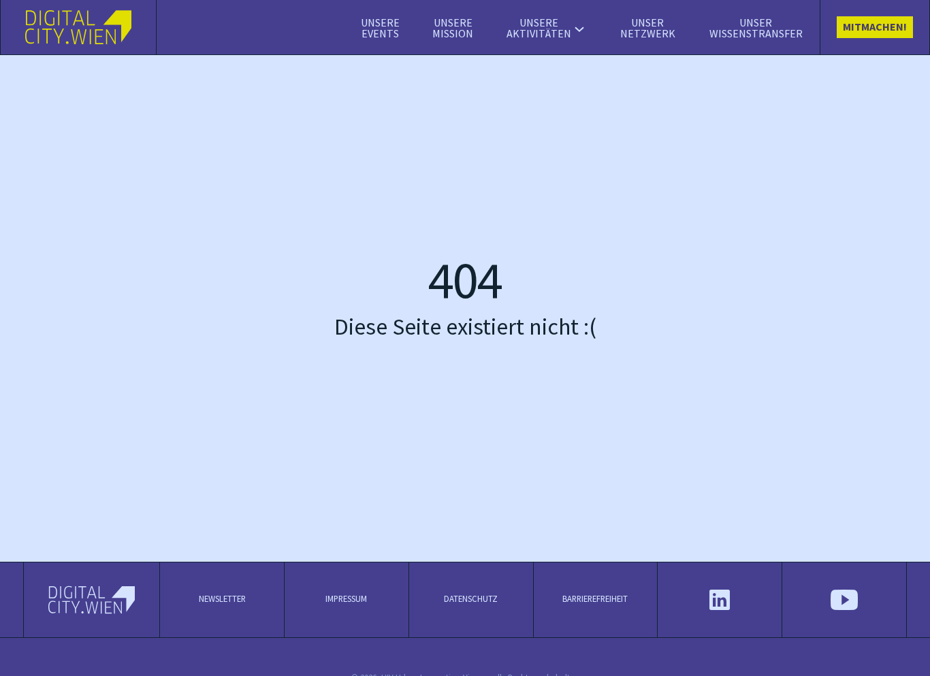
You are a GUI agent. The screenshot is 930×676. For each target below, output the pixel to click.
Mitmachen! (875, 27)
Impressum (346, 599)
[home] (79, 27)
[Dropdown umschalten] (579, 29)
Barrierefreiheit (595, 599)
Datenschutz (471, 599)
